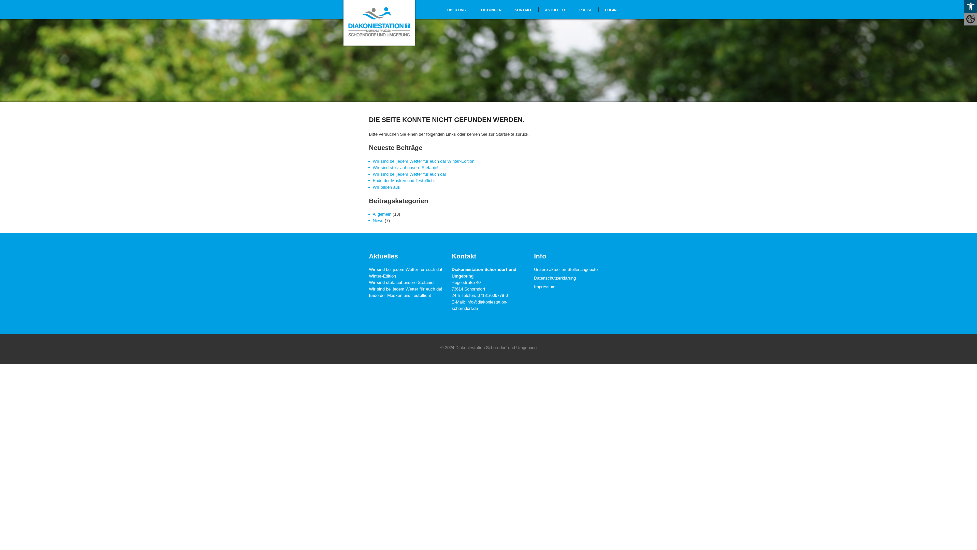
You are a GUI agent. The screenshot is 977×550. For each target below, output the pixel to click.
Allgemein (382, 214)
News (378, 220)
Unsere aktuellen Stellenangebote (566, 269)
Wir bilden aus (386, 187)
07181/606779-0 (493, 295)
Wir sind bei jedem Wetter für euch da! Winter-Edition (423, 161)
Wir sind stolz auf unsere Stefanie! (405, 167)
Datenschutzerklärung (555, 278)
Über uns (456, 10)
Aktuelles (555, 10)
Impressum (544, 286)
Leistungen (490, 10)
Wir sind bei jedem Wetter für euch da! (409, 174)
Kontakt (523, 10)
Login (610, 10)
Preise (585, 10)
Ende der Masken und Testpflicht (404, 180)
